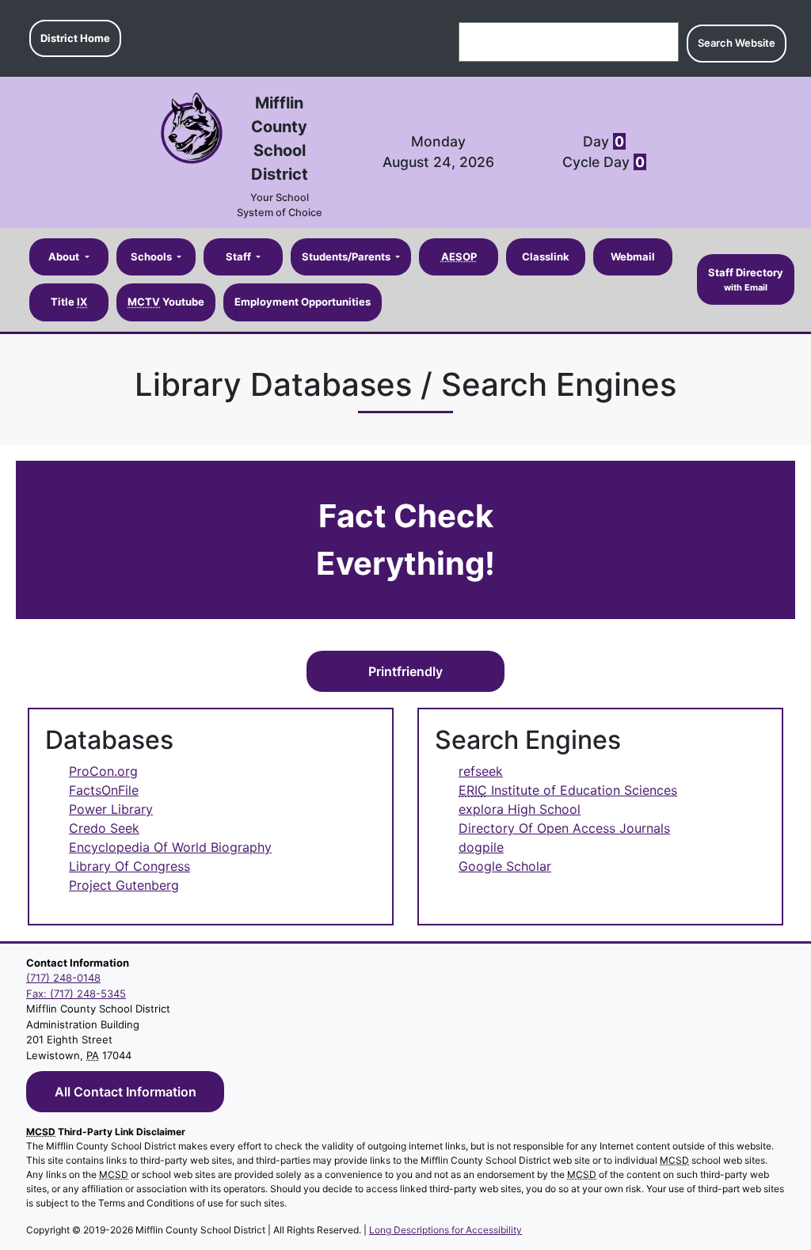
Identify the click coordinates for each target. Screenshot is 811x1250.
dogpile (481, 847)
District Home (75, 38)
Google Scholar (505, 866)
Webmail (633, 256)
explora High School (520, 809)
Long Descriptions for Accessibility (445, 1230)
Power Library (111, 809)
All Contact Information (125, 1092)
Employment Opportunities (302, 301)
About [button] (65, 256)
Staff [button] (239, 256)
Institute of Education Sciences (568, 790)
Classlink (545, 256)
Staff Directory (745, 279)
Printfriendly (405, 671)
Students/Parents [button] (347, 256)
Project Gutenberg (124, 885)
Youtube (166, 301)
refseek (481, 771)
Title (69, 301)
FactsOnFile (104, 790)
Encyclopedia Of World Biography (170, 847)
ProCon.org (103, 771)
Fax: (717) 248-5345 (76, 993)
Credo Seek (104, 828)
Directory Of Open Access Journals (564, 828)
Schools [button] (152, 256)
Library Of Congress (129, 866)
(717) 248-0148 (63, 977)
